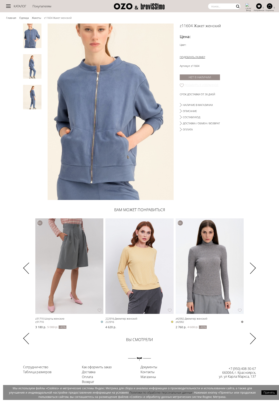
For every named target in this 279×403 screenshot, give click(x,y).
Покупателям (41, 6)
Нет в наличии (200, 77)
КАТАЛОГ (20, 6)
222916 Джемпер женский (121, 318)
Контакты (148, 372)
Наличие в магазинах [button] (198, 105)
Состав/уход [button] (191, 117)
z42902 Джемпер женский (191, 318)
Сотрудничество (35, 367)
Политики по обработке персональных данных (160, 392)
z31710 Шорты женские (49, 318)
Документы (149, 367)
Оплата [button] (188, 129)
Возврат (88, 382)
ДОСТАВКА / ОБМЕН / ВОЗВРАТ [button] (201, 123)
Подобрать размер (192, 57)
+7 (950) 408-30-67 (242, 368)
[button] (253, 266)
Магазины (148, 377)
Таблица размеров (37, 372)
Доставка (88, 372)
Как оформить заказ (97, 367)
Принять (269, 392)
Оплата (87, 377)
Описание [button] (190, 111)
